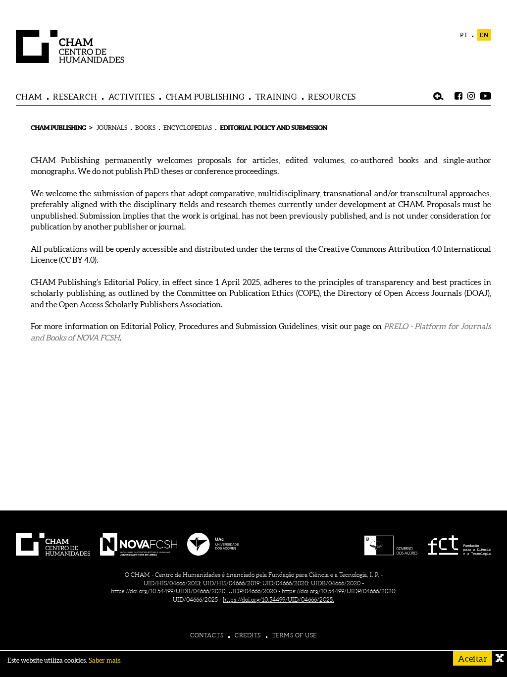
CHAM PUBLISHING (205, 96)
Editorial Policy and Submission (273, 127)
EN (484, 35)
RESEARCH (75, 96)
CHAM (29, 96)
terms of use (294, 635)
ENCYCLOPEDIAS (187, 127)
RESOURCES (332, 96)
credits (248, 635)
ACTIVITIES (131, 96)
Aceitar (472, 658)
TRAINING (276, 96)
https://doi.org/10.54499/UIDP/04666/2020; (339, 591)
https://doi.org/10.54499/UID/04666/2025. (278, 599)
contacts (206, 635)
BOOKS (145, 127)
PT (464, 35)
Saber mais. (105, 660)
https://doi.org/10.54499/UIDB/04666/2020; (169, 591)
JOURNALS (112, 127)
